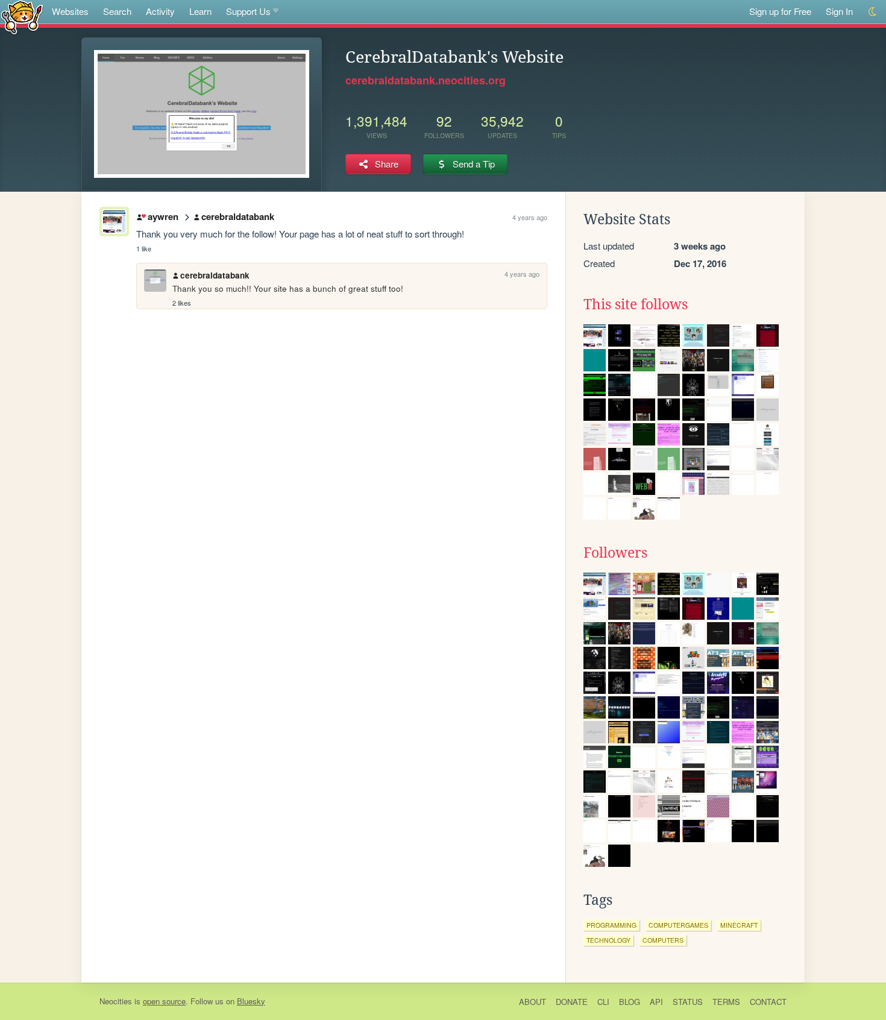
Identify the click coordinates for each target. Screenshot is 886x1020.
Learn (200, 11)
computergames (678, 925)
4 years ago (529, 217)
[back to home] (22, 16)
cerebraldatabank (237, 216)
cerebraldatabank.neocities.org (425, 80)
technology (608, 940)
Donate (572, 1001)
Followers (615, 553)
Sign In (839, 11)
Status (688, 1001)
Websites (70, 11)
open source (164, 1001)
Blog (629, 1001)
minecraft (739, 925)
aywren (163, 216)
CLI (603, 1001)
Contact (768, 1001)
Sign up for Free (780, 11)
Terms (726, 1001)
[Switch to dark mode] (873, 12)
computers (663, 940)
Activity (160, 11)
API (656, 1001)
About (532, 1001)
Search (117, 11)
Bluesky (251, 1001)
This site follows (635, 304)
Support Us (248, 11)
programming (611, 925)
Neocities (115, 1001)
